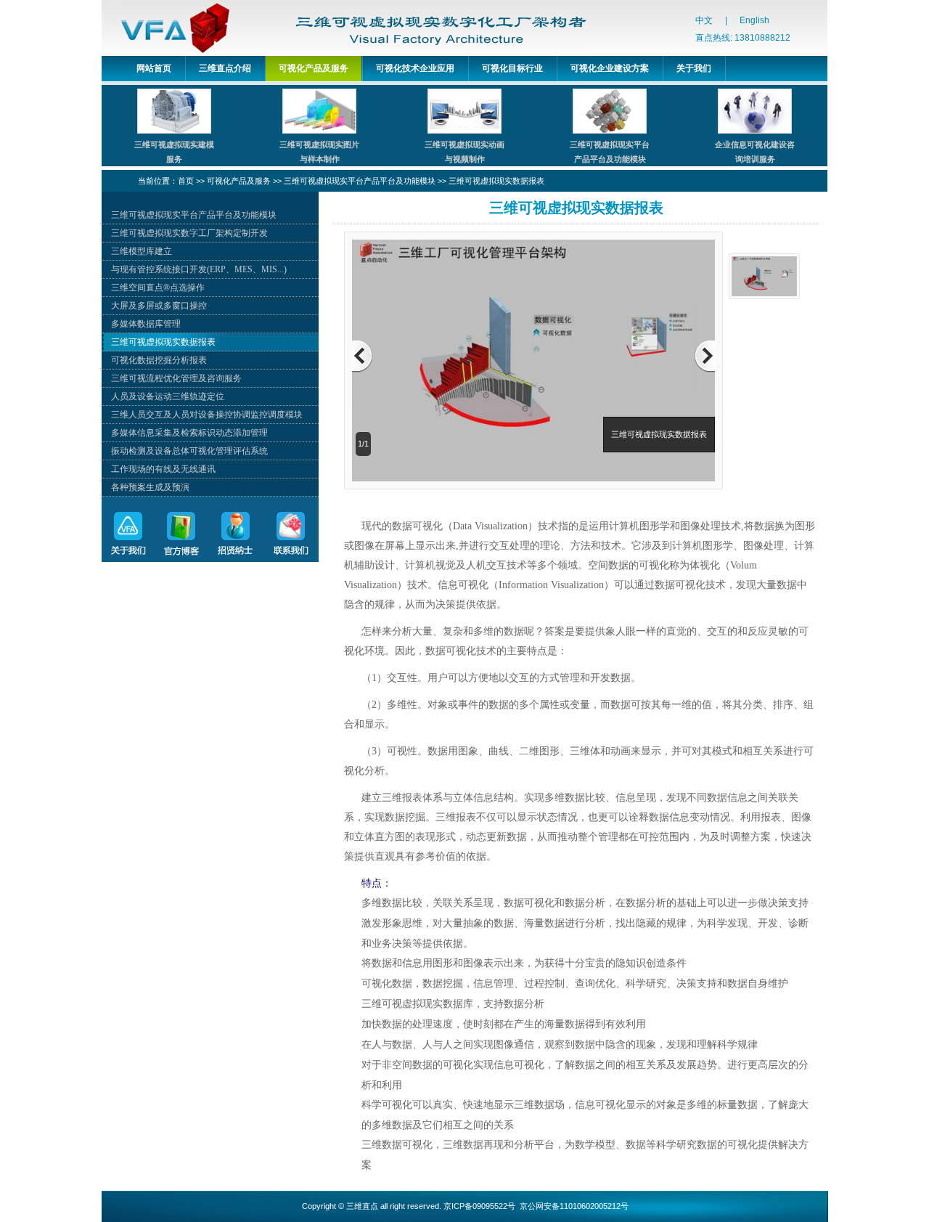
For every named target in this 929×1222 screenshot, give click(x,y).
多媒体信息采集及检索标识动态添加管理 (189, 433)
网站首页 (153, 68)
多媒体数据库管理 (146, 324)
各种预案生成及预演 (150, 487)
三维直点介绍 (225, 68)
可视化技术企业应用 (415, 68)
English (754, 20)
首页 (186, 180)
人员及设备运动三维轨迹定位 (167, 396)
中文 (704, 20)
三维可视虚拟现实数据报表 (496, 180)
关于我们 (693, 68)
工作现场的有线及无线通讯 (163, 469)
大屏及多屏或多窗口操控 (159, 306)
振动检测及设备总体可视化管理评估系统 (189, 451)
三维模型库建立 (141, 251)
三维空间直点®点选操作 (158, 287)
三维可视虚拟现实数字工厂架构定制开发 (189, 233)
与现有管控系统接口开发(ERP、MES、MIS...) (199, 269)
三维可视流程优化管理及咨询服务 (176, 378)
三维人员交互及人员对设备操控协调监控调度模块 (207, 415)
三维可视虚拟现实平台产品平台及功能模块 (359, 180)
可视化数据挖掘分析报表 (159, 360)
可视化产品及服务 (313, 68)
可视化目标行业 (512, 68)
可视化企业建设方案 (609, 68)
